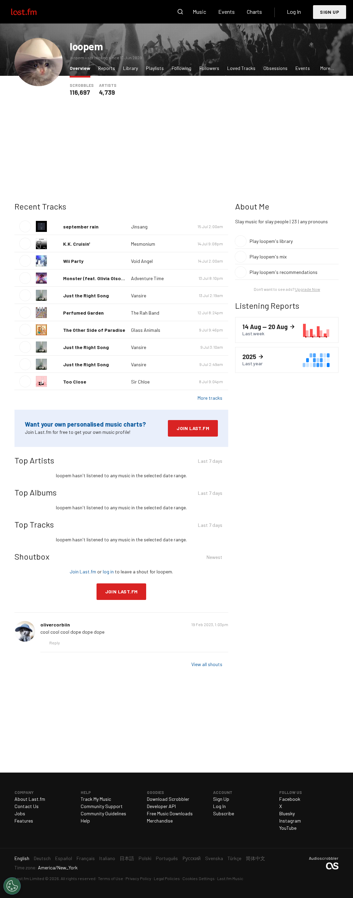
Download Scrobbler (168, 799)
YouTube (287, 828)
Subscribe (223, 813)
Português (167, 858)
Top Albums (35, 492)
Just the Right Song (86, 295)
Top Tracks (34, 524)
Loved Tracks (241, 68)
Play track (25, 226)
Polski (145, 858)
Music (199, 11)
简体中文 (255, 858)
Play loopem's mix (268, 256)
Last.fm (31, 12)
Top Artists (34, 460)
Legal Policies (167, 878)
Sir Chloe (140, 382)
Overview (82, 68)
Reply (54, 642)
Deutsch (42, 858)
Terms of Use (110, 878)
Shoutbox (31, 556)
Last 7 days (210, 462)
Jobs (19, 813)
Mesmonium (143, 244)
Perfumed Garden (83, 313)
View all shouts (206, 664)
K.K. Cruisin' (76, 244)
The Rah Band (145, 313)
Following (181, 68)
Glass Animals (145, 330)
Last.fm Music (230, 878)
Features (23, 821)
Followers (209, 68)
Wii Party (73, 261)
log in (108, 571)
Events (226, 11)
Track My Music (96, 799)
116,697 (80, 92)
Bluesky (287, 813)
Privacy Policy (138, 878)
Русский (191, 858)
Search (180, 12)
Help (85, 821)
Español (63, 858)
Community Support (102, 806)
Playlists (155, 68)
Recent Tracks (40, 206)
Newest (214, 558)
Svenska (214, 858)
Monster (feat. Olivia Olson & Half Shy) (106, 278)
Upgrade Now (307, 289)
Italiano (107, 858)
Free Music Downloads (170, 813)
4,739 (107, 92)
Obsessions (275, 68)
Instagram (290, 821)
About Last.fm (29, 799)
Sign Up (329, 12)
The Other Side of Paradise (94, 330)
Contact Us (26, 806)
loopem (86, 46)
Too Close (74, 382)
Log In (294, 11)
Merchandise (160, 821)
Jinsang (139, 226)
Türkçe (234, 858)
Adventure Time (147, 278)
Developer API (161, 806)
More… (327, 68)
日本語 (127, 858)
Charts (254, 11)
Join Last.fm (192, 428)
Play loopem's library (271, 241)
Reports (106, 68)
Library (130, 68)
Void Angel (142, 261)
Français (86, 858)
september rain (81, 226)
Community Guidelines (103, 813)
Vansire (138, 295)
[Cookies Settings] (12, 886)
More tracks (210, 398)
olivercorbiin (55, 624)
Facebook (289, 799)
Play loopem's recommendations (283, 272)
